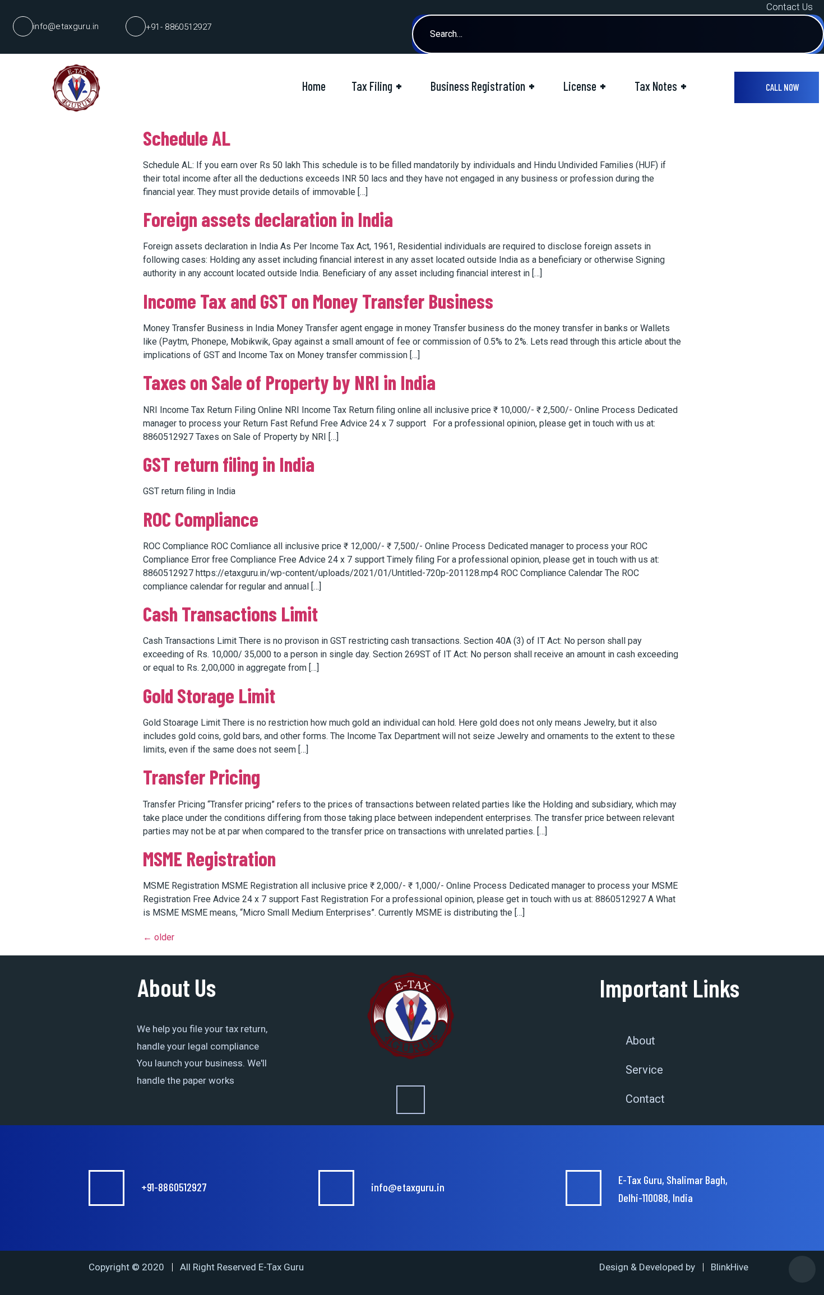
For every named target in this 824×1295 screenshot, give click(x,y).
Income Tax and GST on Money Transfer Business (318, 301)
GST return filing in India (228, 464)
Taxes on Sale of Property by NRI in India (289, 382)
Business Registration (482, 85)
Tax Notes (661, 85)
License (584, 85)
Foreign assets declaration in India (268, 219)
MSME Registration (209, 858)
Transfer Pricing (201, 776)
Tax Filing (376, 85)
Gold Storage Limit (209, 695)
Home (314, 85)
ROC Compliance (200, 519)
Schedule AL (186, 138)
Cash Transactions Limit (230, 613)
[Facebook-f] (410, 1099)
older (158, 937)
